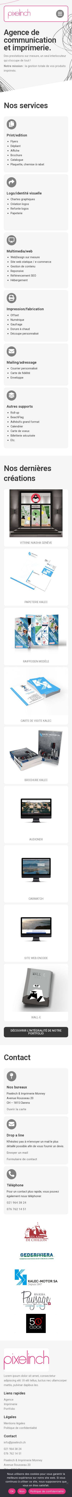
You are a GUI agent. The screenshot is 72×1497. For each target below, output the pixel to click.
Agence (8, 1399)
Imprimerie (10, 1404)
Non (22, 1491)
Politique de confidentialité (20, 1428)
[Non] (67, 1483)
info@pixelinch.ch (15, 1442)
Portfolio (9, 1408)
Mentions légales (14, 1423)
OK (12, 1491)
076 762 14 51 (13, 1453)
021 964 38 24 (13, 1449)
